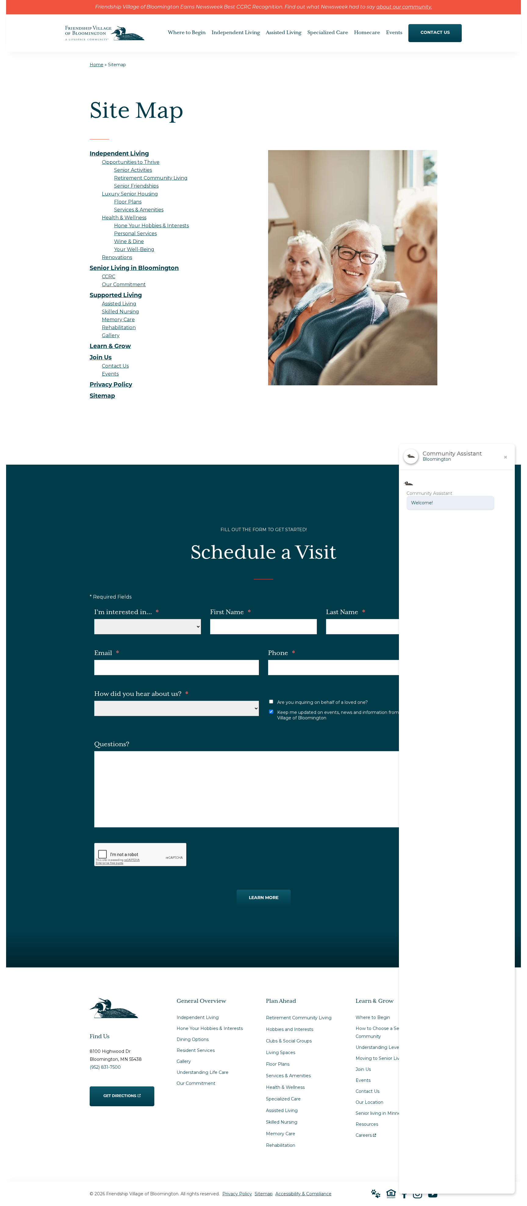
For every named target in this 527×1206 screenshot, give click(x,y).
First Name (230, 612)
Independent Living (198, 1017)
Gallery (184, 1061)
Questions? (111, 744)
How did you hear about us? (141, 694)
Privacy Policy (237, 1194)
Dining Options (193, 1039)
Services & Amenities (288, 1075)
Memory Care (280, 1133)
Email (106, 653)
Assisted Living (282, 1110)
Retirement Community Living (299, 1018)
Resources (367, 1124)
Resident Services (196, 1050)
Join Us (363, 1069)
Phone (281, 653)
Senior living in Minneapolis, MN (389, 1113)
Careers (366, 1134)
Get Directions (120, 1092)
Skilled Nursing (281, 1122)
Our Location (369, 1102)
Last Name (345, 612)
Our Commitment (196, 1083)
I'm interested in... (126, 612)
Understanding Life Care (202, 1072)
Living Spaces (280, 1052)
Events (363, 1080)
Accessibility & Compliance (303, 1194)
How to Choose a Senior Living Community (388, 1032)
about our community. (404, 7)
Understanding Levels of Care (387, 1047)
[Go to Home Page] (105, 36)
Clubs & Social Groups (289, 1041)
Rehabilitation (280, 1145)
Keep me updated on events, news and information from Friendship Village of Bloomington (349, 715)
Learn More (263, 898)
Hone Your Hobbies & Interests (210, 1028)
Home (96, 64)
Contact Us (367, 1091)
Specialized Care (283, 1099)
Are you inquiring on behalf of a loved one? (322, 702)
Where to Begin (373, 1017)
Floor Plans (277, 1064)
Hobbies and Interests (289, 1029)
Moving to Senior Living (381, 1058)
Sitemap (264, 1194)
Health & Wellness (285, 1087)
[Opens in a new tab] (404, 1193)
